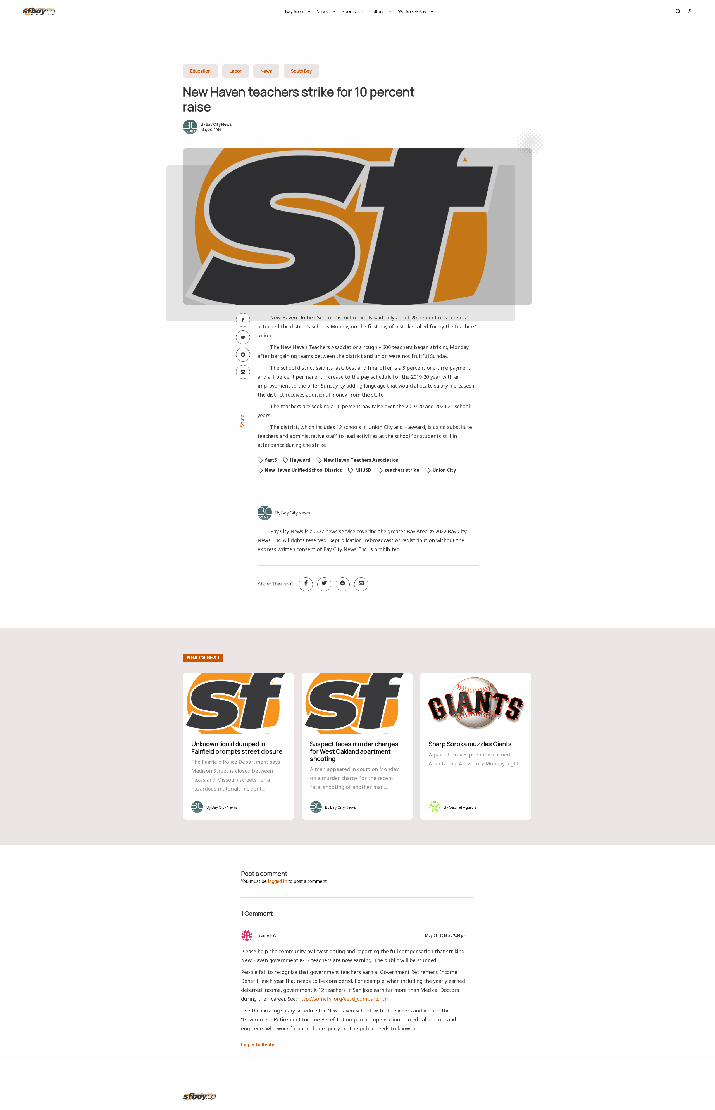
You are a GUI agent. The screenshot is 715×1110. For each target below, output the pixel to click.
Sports (349, 11)
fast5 (271, 460)
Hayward (300, 460)
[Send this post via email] (243, 372)
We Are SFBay (412, 11)
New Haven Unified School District (303, 470)
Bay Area (294, 11)
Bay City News (219, 124)
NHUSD (363, 470)
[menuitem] (296, 13)
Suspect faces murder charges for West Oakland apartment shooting (354, 751)
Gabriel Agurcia (463, 807)
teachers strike (402, 470)
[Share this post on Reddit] (243, 355)
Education (200, 71)
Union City (444, 470)
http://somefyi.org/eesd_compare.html (344, 998)
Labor (236, 71)
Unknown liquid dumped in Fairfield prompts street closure (236, 747)
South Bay (301, 71)
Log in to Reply (257, 1045)
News (322, 11)
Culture (377, 11)
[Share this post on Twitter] (243, 337)
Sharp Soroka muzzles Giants (470, 744)
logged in (277, 881)
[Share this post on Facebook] (243, 320)
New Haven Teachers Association (361, 460)
